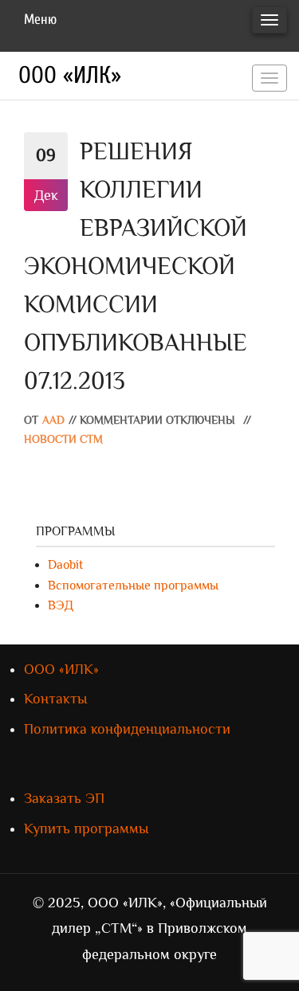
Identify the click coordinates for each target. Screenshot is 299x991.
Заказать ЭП (64, 798)
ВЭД (60, 605)
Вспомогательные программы (133, 585)
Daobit (65, 565)
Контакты (55, 699)
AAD (53, 420)
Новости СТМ (63, 439)
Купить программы (86, 828)
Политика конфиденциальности (127, 729)
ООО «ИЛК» (69, 75)
